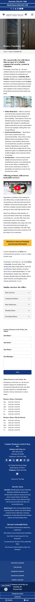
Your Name (8, 336)
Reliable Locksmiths (17, 580)
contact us (24, 254)
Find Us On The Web (17, 479)
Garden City (18, 510)
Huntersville (8, 495)
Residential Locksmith (17, 571)
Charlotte (28, 490)
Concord (27, 495)
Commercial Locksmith (17, 576)
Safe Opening (17, 567)
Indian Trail (19, 497)
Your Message (9, 357)
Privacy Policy (17, 589)
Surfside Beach (9, 510)
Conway (26, 513)
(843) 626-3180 (21, 470)
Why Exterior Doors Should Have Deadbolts (17, 533)
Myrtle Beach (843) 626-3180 (17, 5)
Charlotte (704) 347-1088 (17, 1)
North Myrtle (27, 510)
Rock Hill (23, 502)
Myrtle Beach (8, 271)
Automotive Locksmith (17, 563)
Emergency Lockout (17, 594)
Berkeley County (16, 281)
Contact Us (17, 597)
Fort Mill (27, 271)
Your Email (8, 343)
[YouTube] (20, 9)
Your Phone (8, 350)
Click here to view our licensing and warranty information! (17, 242)
